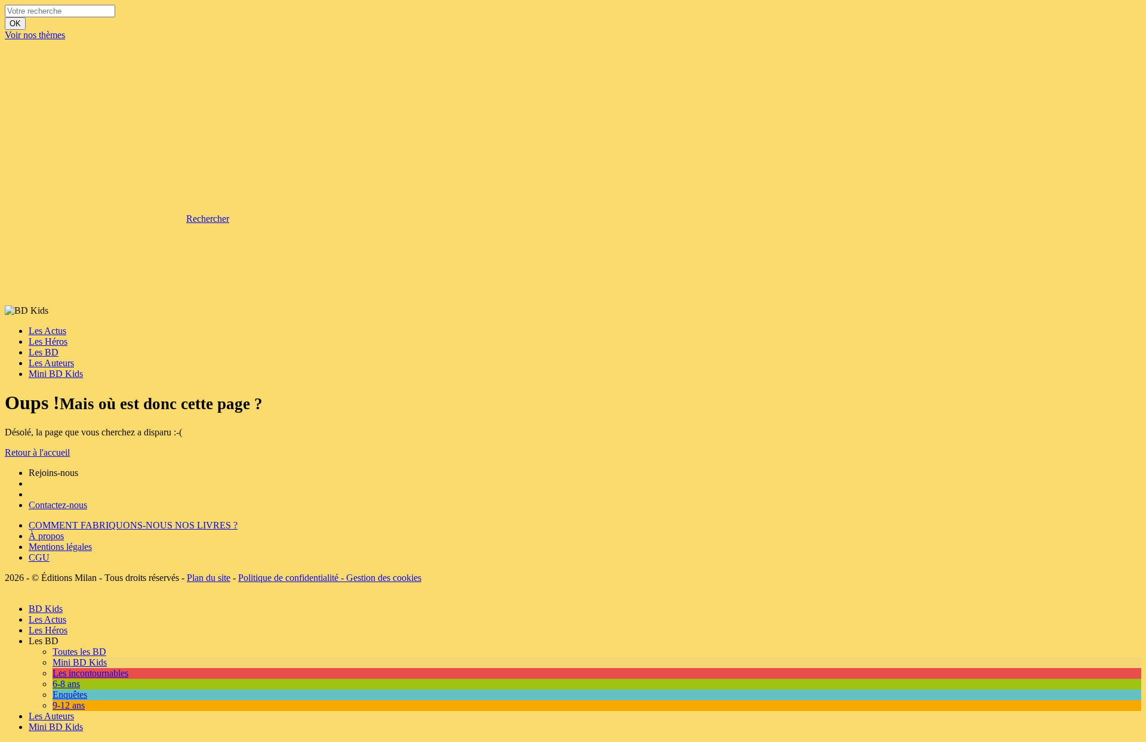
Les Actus (47, 331)
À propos (46, 536)
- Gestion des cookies (379, 578)
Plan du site (208, 578)
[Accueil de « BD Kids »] (94, 127)
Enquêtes (70, 695)
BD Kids (46, 609)
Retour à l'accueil (37, 452)
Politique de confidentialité (288, 578)
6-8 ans (66, 684)
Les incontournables (90, 673)
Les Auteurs (51, 363)
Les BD (43, 352)
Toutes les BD (79, 652)
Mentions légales (60, 547)
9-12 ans (69, 705)
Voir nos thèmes (35, 35)
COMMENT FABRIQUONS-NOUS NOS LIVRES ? (133, 525)
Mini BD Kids (56, 374)
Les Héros (48, 341)
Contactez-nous (58, 505)
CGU (39, 557)
